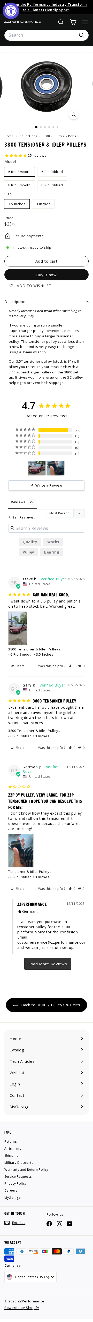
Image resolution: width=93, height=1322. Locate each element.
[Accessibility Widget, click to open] (11, 11)
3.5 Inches (17, 204)
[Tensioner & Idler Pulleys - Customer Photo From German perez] (55, 468)
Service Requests (18, 1176)
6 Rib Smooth (19, 171)
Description (15, 301)
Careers (10, 1190)
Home (9, 136)
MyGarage (12, 1197)
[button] (72, 666)
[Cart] (73, 22)
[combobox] (46, 35)
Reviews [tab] (18, 502)
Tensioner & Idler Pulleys (29, 871)
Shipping (11, 1155)
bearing (51, 552)
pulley (28, 552)
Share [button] (20, 666)
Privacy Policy (15, 1183)
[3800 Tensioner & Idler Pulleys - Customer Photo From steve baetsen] (36, 468)
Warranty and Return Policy (26, 1169)
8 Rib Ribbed (52, 185)
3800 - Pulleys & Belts (59, 136)
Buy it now (46, 274)
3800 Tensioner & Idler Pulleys (34, 649)
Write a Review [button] (48, 485)
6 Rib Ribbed (52, 171)
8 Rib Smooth (19, 185)
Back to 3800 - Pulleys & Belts (50, 1004)
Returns (10, 1141)
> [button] (47, 964)
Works (53, 541)
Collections (29, 136)
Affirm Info (13, 1148)
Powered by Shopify (21, 1307)
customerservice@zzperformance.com (52, 942)
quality (30, 541)
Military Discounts (18, 1162)
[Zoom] (74, 114)
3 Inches (43, 204)
